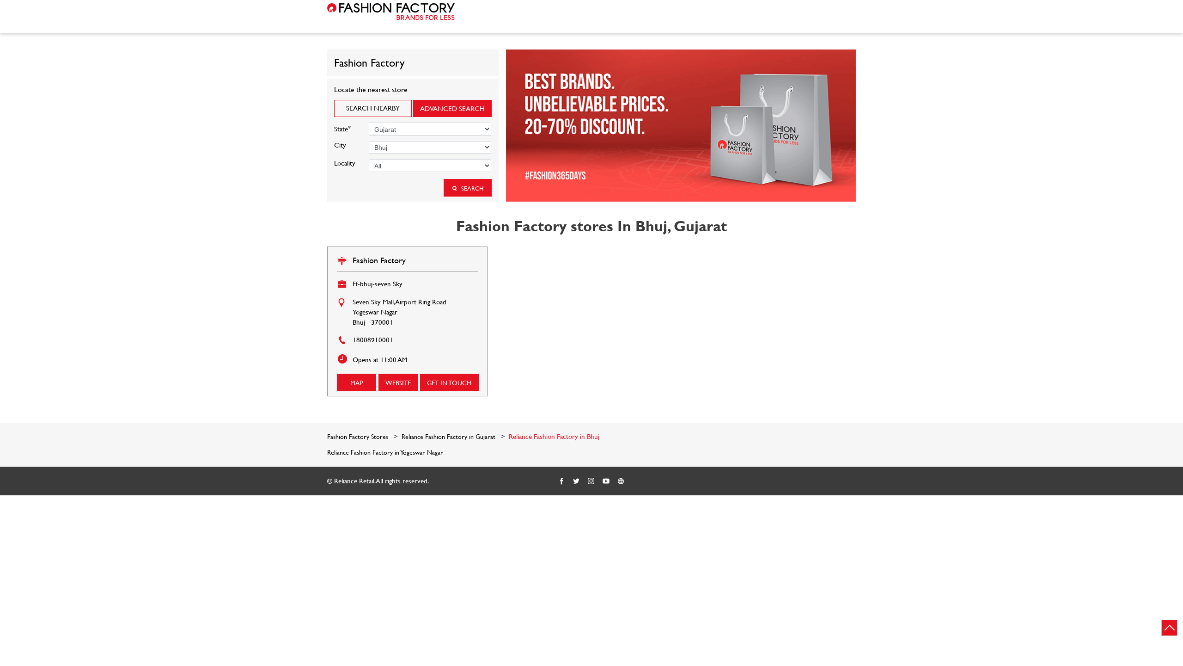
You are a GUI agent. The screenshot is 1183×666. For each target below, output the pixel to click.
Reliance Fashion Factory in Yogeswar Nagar (385, 452)
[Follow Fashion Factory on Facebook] (561, 481)
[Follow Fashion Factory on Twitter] (576, 481)
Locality (344, 163)
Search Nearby (373, 108)
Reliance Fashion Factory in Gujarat (448, 436)
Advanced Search (452, 108)
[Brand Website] (621, 481)
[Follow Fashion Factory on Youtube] (606, 481)
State (342, 128)
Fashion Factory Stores (358, 436)
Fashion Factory (379, 260)
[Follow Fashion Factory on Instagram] (591, 481)
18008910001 (373, 340)
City (340, 145)
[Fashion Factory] (391, 11)
